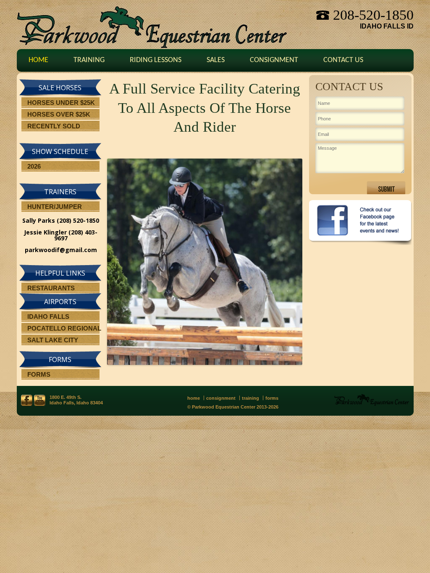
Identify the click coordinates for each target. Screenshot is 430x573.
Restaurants (51, 288)
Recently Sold (53, 126)
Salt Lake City (52, 340)
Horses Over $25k (58, 114)
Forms (38, 374)
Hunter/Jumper (54, 206)
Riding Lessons (155, 60)
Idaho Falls (48, 316)
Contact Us (343, 60)
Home (38, 60)
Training (89, 60)
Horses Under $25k (61, 102)
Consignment (274, 60)
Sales (216, 60)
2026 (34, 166)
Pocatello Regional (64, 328)
